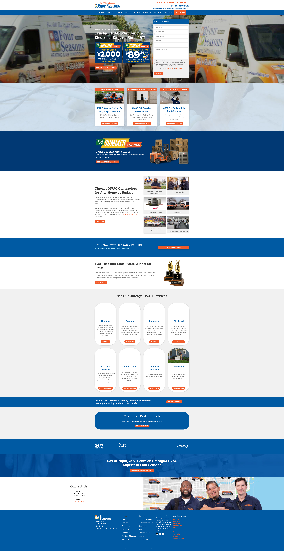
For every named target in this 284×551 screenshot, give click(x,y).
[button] (94, 455)
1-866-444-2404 (79, 535)
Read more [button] (118, 459)
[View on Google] (98, 447)
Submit (159, 73)
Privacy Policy (178, 68)
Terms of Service (169, 68)
